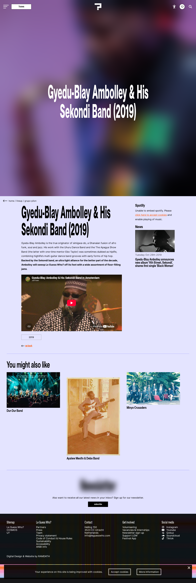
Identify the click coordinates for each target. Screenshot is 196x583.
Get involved (128, 522)
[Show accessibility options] (174, 6)
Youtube (171, 530)
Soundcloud (173, 535)
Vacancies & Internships (135, 530)
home (11, 200)
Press (39, 530)
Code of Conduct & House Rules (54, 538)
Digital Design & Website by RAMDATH (28, 556)
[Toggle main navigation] (5, 6)
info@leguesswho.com (97, 535)
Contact (88, 522)
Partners (41, 527)
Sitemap (11, 522)
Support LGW (129, 535)
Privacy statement (46, 535)
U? (8, 532)
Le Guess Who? (15, 527)
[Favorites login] (182, 6)
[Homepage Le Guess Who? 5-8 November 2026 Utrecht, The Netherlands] (98, 6)
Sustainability (43, 541)
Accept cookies (119, 571)
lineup (19, 200)
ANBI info (41, 546)
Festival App (129, 538)
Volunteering (129, 527)
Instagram (172, 527)
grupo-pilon (30, 200)
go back (28, 345)
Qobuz (170, 532)
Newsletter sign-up (133, 532)
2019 (31, 337)
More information (149, 571)
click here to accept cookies (151, 215)
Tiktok (170, 538)
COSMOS (12, 530)
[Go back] (5, 201)
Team (39, 532)
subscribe (98, 504)
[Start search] (190, 6)
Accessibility (43, 544)
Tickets (21, 6)
